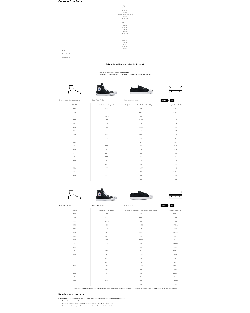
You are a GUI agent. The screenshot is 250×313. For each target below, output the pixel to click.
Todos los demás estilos (131, 100)
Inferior (125, 21)
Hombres (125, 8)
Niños (125, 12)
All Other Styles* (129, 205)
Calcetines (125, 23)
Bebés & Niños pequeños (125, 14)
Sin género (125, 10)
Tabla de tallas (66, 54)
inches (164, 100)
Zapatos (125, 16)
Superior (125, 19)
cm (172, 100)
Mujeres (124, 6)
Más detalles (66, 57)
